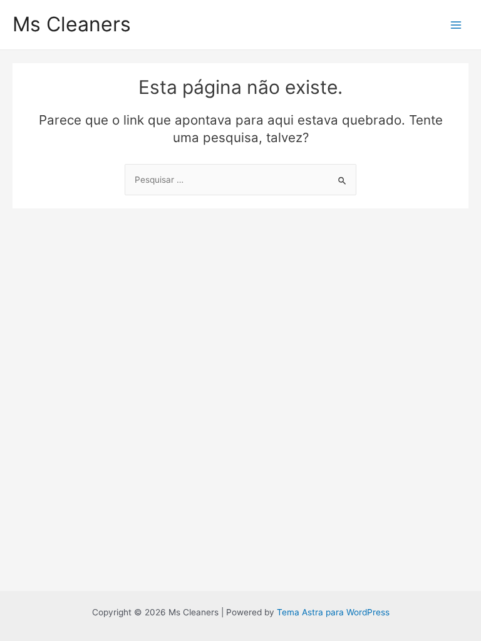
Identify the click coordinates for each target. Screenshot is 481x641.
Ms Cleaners (72, 24)
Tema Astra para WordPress (333, 612)
